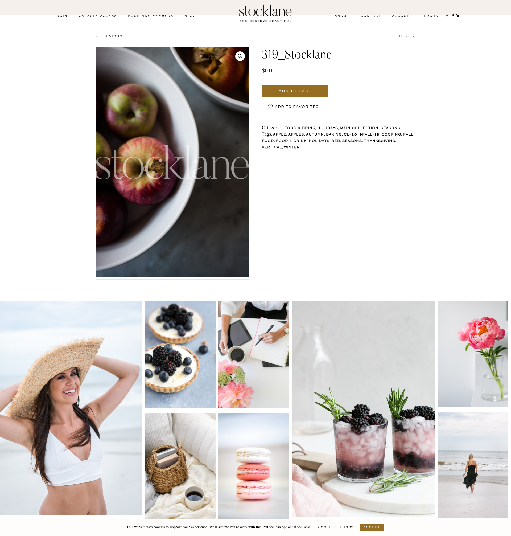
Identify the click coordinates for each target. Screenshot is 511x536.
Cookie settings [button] (335, 527)
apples (296, 134)
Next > (407, 36)
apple (279, 134)
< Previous (109, 36)
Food (268, 141)
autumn (315, 134)
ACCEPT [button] (371, 527)
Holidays (327, 128)
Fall (408, 134)
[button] (240, 56)
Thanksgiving (379, 141)
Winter (292, 147)
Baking (334, 134)
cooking (391, 134)
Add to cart (295, 91)
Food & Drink (300, 128)
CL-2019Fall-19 (362, 134)
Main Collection (359, 128)
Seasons (390, 128)
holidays (319, 141)
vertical (272, 147)
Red (336, 141)
